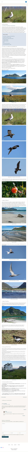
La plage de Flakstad (5, 39)
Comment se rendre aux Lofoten (7, 37)
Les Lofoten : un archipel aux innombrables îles (9, 36)
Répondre (25, 409)
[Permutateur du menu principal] (26, 2)
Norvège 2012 (8, 25)
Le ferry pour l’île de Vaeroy (6, 43)
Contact (19, 444)
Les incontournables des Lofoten (7, 44)
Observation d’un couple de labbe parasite (8, 38)
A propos (15, 444)
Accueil (9, 444)
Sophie (6, 411)
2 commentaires (4, 25)
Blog (12, 444)
